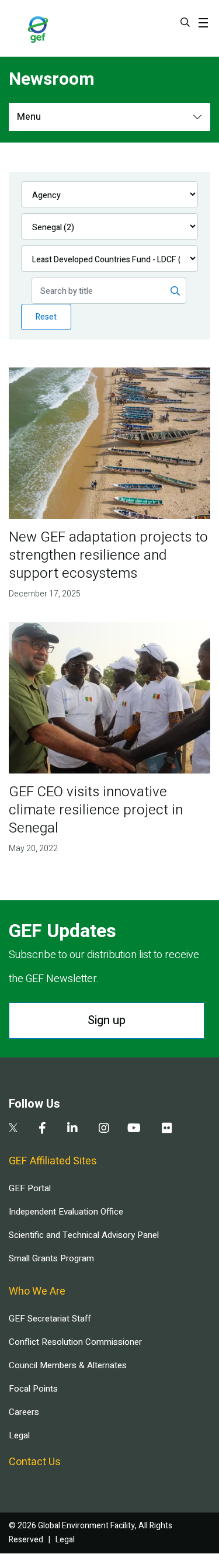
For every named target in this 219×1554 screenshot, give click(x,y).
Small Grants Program (51, 1258)
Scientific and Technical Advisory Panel (84, 1235)
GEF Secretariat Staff (50, 1318)
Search (185, 22)
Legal (19, 1435)
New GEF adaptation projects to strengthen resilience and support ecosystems (108, 555)
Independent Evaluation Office (66, 1211)
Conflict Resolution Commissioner (75, 1342)
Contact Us (35, 1462)
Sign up (107, 1020)
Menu (29, 117)
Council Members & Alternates (68, 1365)
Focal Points (33, 1388)
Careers (24, 1412)
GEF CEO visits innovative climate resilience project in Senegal (96, 810)
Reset (46, 317)
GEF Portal (30, 1188)
